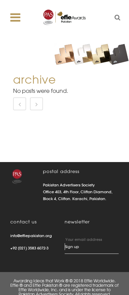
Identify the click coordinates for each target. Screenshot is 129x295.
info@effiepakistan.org (31, 235)
